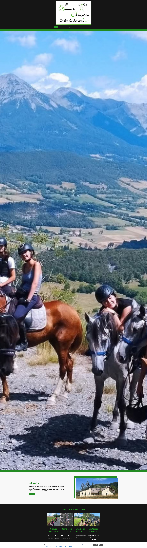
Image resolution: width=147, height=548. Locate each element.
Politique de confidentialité (51, 546)
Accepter (95, 544)
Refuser (101, 544)
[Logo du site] (74, 13)
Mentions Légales (62, 546)
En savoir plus (31, 494)
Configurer (70, 546)
